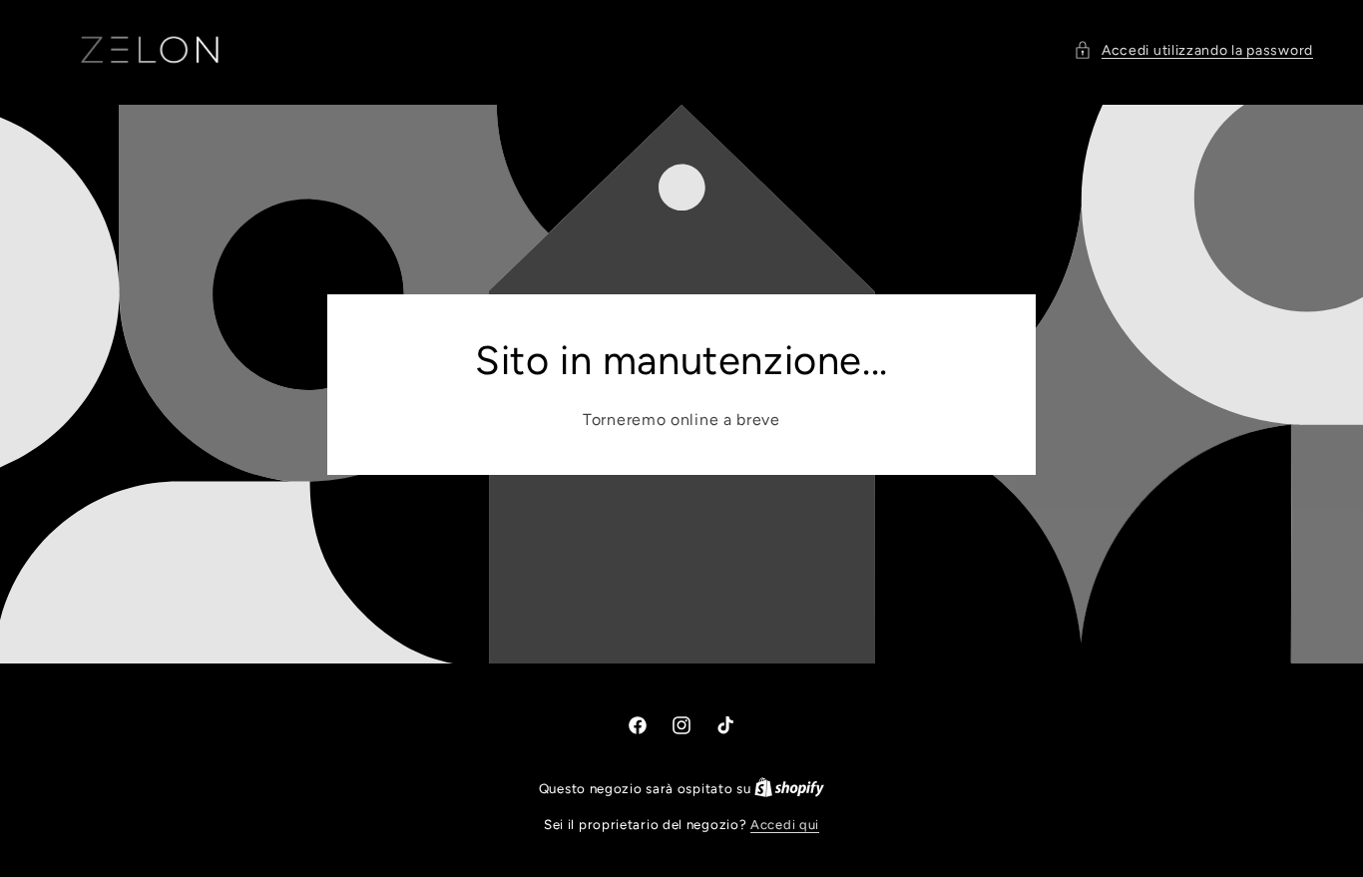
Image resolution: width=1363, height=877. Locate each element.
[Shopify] (789, 788)
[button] (1193, 50)
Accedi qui (784, 824)
